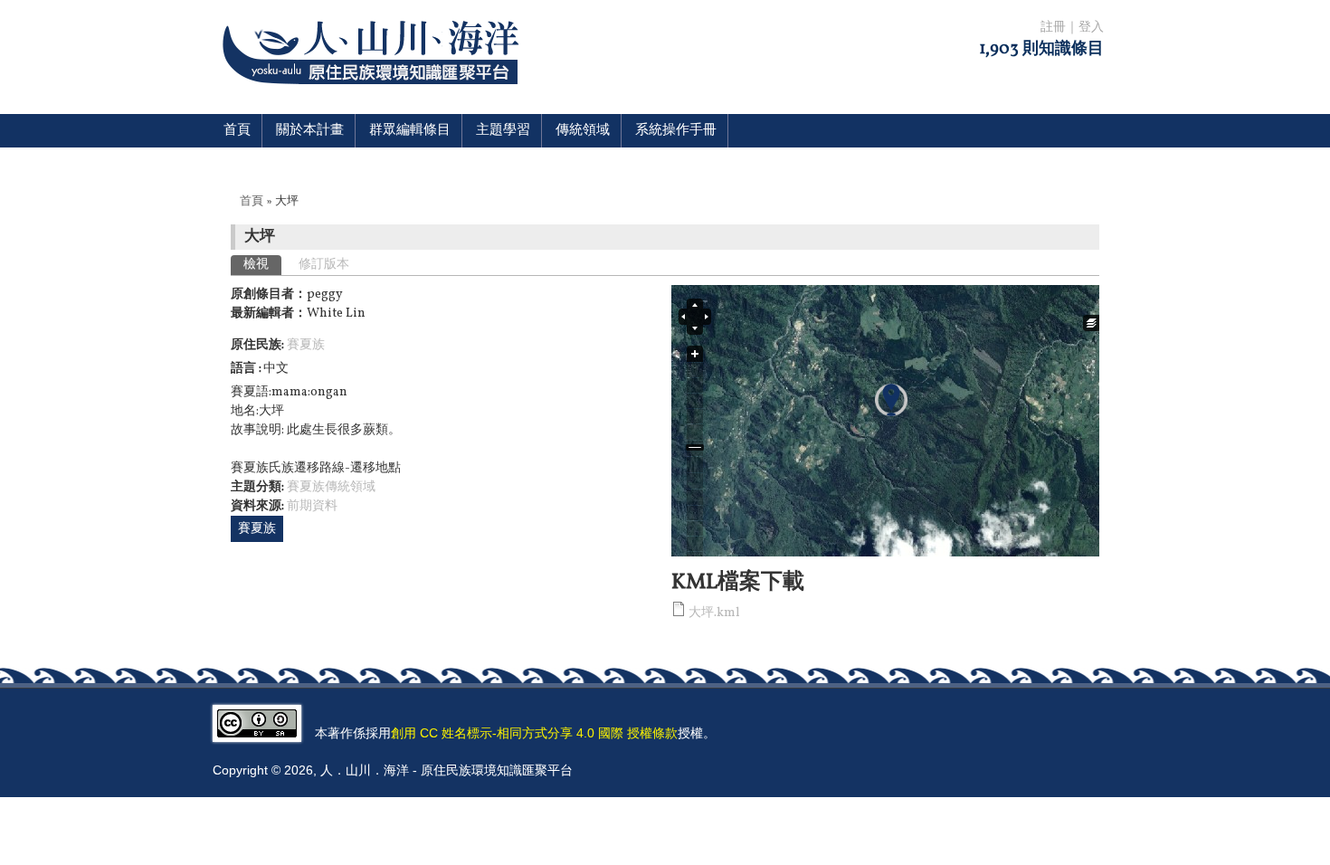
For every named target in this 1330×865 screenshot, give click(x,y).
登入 (1091, 27)
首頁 (237, 130)
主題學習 (503, 130)
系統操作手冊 (676, 130)
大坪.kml (714, 613)
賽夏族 (306, 345)
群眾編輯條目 (410, 130)
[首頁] (374, 95)
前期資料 (312, 506)
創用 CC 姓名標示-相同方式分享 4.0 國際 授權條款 (534, 733)
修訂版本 (324, 264)
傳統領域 (583, 130)
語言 (245, 368)
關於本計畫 (310, 130)
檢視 (262, 264)
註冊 (1053, 27)
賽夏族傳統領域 (331, 487)
